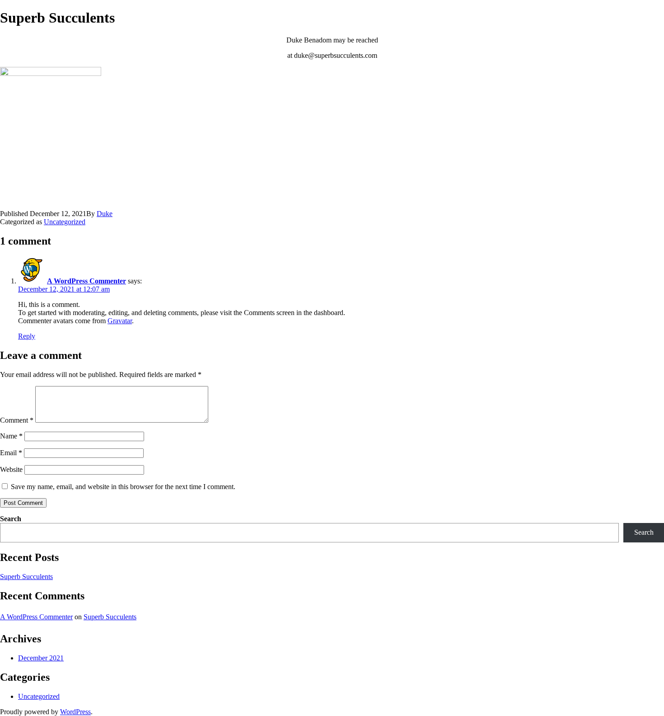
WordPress (75, 712)
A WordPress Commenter (86, 281)
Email (11, 453)
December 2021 (41, 658)
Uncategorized (64, 222)
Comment (16, 420)
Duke (104, 213)
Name (11, 436)
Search (10, 519)
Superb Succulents (26, 576)
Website (11, 469)
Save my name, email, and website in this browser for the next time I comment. (123, 486)
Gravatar (120, 321)
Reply (26, 336)
